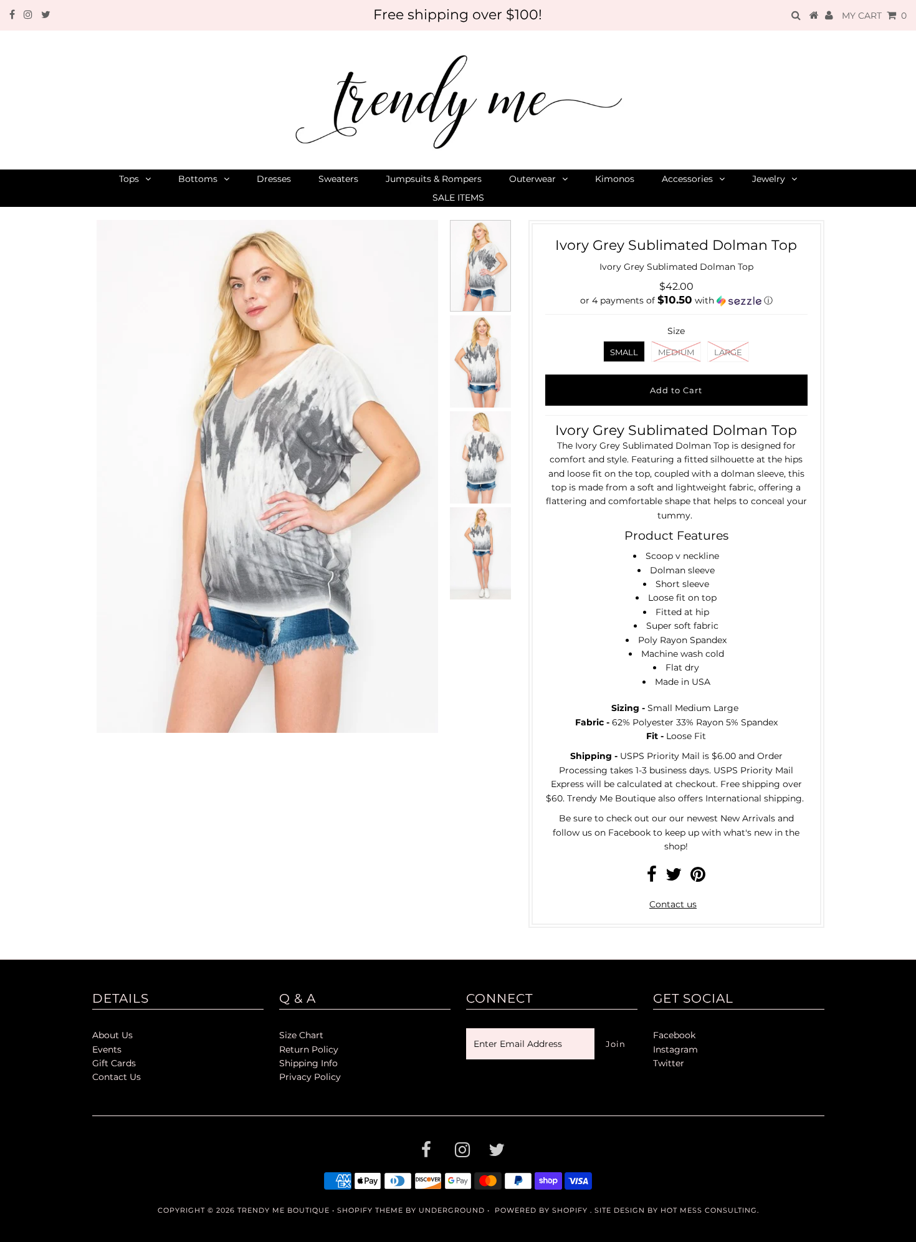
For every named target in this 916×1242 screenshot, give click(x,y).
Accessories (687, 178)
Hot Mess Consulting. (710, 1210)
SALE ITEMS (458, 197)
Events (107, 1049)
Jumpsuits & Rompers (434, 178)
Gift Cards (114, 1063)
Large (728, 352)
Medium (676, 352)
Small (624, 352)
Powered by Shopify (541, 1210)
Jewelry (768, 178)
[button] (676, 300)
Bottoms (197, 178)
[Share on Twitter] (674, 877)
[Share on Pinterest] (697, 877)
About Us (112, 1035)
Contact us (673, 904)
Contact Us (116, 1076)
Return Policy (308, 1049)
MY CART (874, 15)
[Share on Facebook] (652, 877)
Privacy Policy (310, 1076)
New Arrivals (747, 818)
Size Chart (301, 1035)
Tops (129, 178)
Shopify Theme (370, 1210)
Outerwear (532, 178)
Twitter (668, 1063)
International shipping (753, 798)
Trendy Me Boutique (283, 1210)
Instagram (675, 1049)
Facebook (629, 832)
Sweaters (338, 178)
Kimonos (614, 178)
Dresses (274, 178)
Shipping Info (308, 1063)
